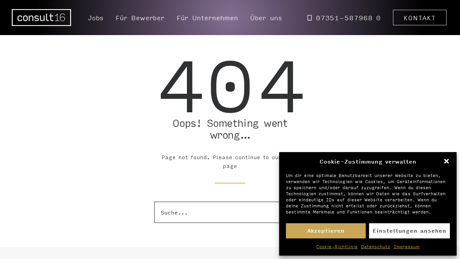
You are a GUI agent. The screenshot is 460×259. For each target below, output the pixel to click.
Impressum (407, 246)
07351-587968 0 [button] (348, 17)
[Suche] (230, 212)
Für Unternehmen (207, 17)
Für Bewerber (140, 17)
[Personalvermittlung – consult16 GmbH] (41, 17)
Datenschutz (375, 246)
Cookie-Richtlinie (337, 246)
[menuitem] (96, 17)
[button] (446, 161)
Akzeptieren (325, 230)
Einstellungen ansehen (409, 230)
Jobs (96, 17)
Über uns (266, 17)
